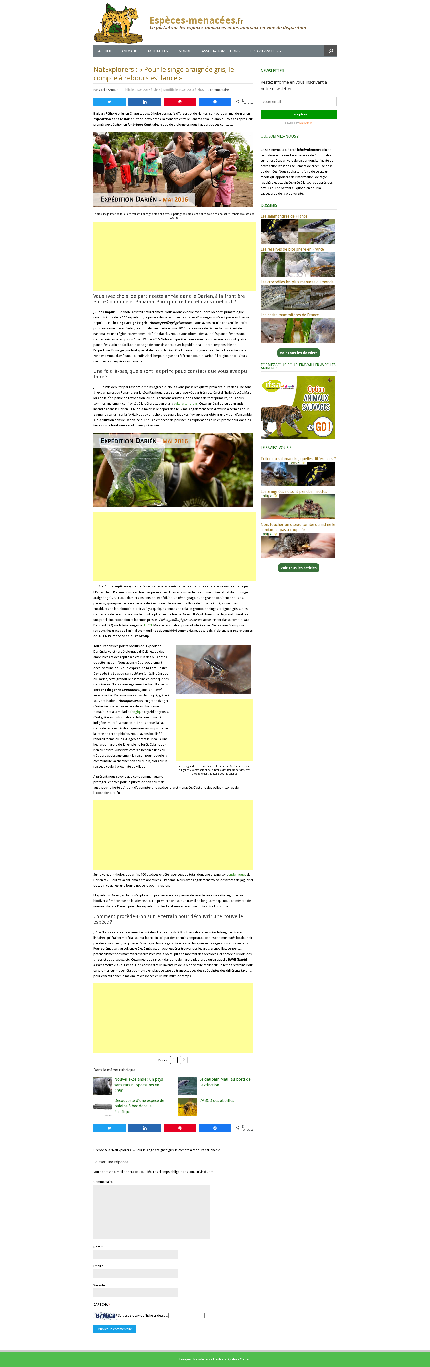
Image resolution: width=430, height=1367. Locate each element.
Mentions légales (225, 1359)
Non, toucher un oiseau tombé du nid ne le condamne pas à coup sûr (298, 527)
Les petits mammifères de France (290, 315)
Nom (96, 1247)
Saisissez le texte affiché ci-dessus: (143, 1315)
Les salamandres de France (284, 216)
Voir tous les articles (299, 568)
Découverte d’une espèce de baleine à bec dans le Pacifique (139, 1106)
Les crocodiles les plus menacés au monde (297, 282)
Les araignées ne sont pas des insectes (294, 491)
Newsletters (201, 1359)
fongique (136, 712)
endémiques (237, 874)
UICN (148, 625)
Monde (185, 51)
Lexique (185, 1359)
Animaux (129, 51)
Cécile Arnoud (109, 90)
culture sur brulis (186, 403)
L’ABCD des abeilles (216, 1100)
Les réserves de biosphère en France (292, 249)
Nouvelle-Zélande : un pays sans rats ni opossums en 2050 (138, 1085)
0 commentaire (218, 90)
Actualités (158, 51)
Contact (245, 1359)
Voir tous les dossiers (298, 353)
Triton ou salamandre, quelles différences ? (298, 458)
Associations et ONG (221, 51)
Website (99, 1285)
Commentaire (103, 1182)
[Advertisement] (174, 256)
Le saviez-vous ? (264, 51)
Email (97, 1266)
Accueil (105, 51)
